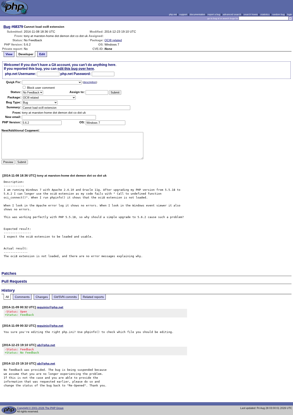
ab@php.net (46, 345)
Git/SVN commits (65, 297)
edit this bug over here (75, 68)
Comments (22, 297)
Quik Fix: (13, 82)
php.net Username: (20, 74)
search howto (251, 14)
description (89, 82)
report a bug (214, 14)
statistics (265, 14)
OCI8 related (113, 40)
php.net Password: (75, 74)
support (183, 14)
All (7, 297)
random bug (278, 14)
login (289, 14)
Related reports (93, 297)
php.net (173, 14)
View (9, 54)
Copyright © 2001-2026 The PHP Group (40, 408)
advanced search (232, 14)
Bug (6, 26)
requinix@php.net (50, 307)
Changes (42, 297)
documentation (197, 14)
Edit (42, 54)
